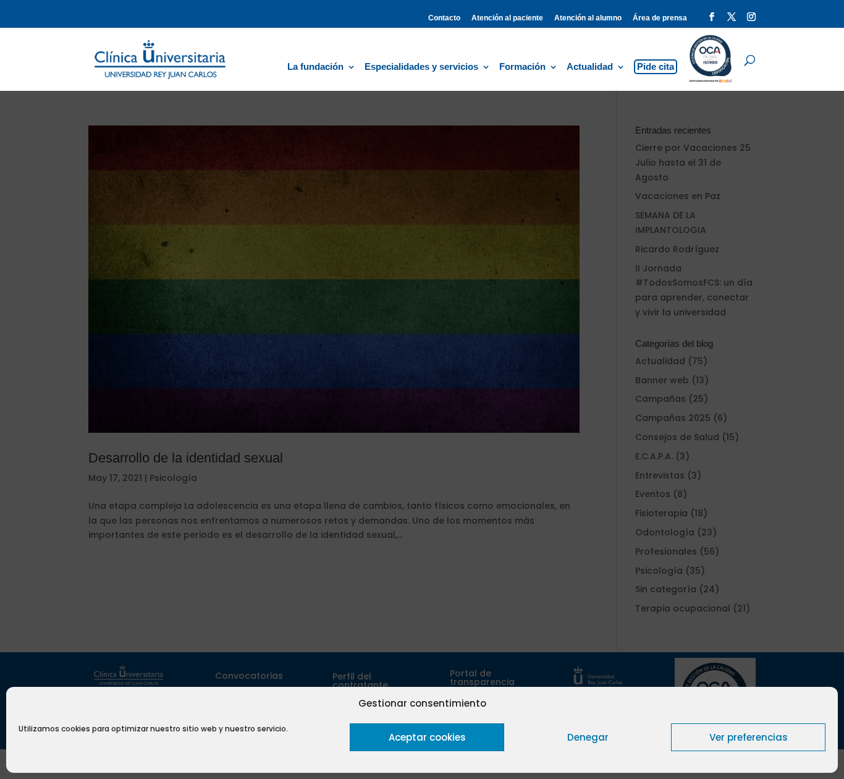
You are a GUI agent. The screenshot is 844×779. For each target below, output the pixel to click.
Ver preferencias (748, 737)
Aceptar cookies (427, 737)
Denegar (588, 737)
